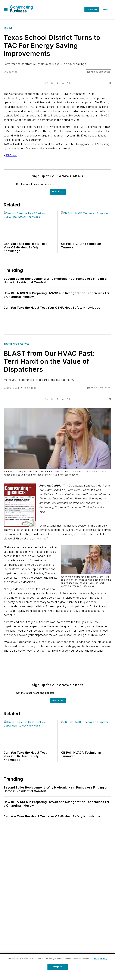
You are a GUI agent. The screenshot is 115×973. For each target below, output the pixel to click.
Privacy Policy (100, 958)
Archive (8, 28)
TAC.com (11, 155)
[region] (57, 963)
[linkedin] (52, 83)
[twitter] (57, 83)
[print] (109, 83)
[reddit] (62, 83)
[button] (6, 9)
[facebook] (46, 83)
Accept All (57, 967)
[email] (68, 83)
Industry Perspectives (16, 344)
